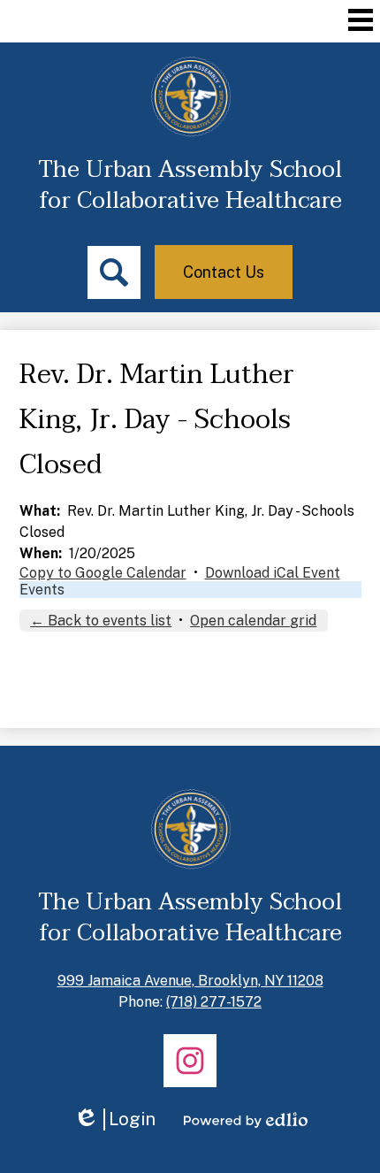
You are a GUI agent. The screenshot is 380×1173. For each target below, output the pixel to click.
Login (114, 1119)
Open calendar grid (253, 620)
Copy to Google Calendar (102, 572)
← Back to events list (100, 620)
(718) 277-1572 (214, 1001)
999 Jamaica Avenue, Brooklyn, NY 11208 (190, 980)
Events (42, 589)
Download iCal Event (272, 572)
